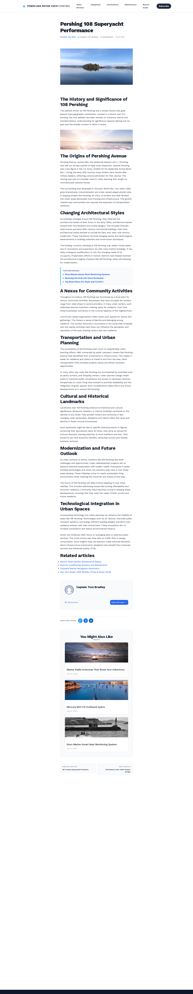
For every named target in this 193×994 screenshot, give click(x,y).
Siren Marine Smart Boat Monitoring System (87, 274)
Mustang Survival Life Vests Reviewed (84, 278)
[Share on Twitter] (80, 620)
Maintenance (131, 5)
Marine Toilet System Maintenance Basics (80, 561)
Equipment (96, 5)
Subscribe (164, 6)
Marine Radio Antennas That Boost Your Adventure (96, 669)
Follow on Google (158, 990)
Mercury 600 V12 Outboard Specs (86, 707)
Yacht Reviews (80, 6)
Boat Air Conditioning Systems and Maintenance (83, 565)
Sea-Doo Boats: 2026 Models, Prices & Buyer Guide (85, 572)
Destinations (113, 5)
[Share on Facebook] (85, 620)
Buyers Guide (146, 6)
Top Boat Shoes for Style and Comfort (84, 282)
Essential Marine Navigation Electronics (79, 568)
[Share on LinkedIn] (91, 620)
